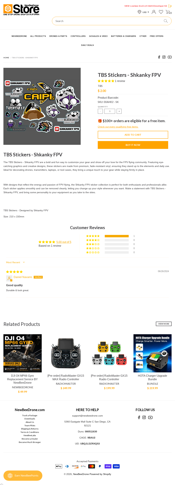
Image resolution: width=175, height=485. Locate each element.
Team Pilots (29, 425)
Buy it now (133, 144)
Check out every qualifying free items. (118, 126)
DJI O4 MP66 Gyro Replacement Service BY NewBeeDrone (22, 379)
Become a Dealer (30, 438)
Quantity (103, 107)
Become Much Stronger (30, 442)
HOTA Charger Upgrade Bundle (152, 377)
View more (163, 324)
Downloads (29, 418)
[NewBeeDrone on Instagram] (163, 58)
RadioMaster (66, 383)
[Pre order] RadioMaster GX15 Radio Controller (109, 377)
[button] (106, 81)
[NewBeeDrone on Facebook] (159, 58)
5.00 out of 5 (63, 242)
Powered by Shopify (100, 474)
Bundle (152, 383)
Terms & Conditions (30, 432)
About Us (30, 422)
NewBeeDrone (22, 387)
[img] (14, 271)
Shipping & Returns (29, 428)
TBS (100, 85)
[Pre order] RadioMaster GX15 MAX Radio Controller (66, 377)
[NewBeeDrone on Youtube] (170, 58)
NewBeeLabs (30, 435)
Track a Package (29, 415)
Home (6, 58)
